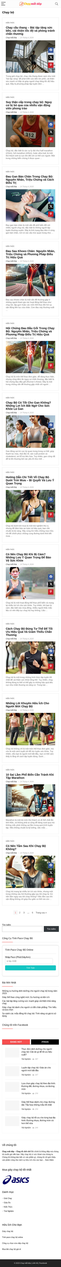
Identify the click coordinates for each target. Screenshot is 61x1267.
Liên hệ (35, 1263)
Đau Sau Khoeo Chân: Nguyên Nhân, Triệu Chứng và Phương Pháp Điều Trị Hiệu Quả (30, 254)
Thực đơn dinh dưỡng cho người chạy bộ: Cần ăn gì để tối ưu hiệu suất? (36, 1052)
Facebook (43, 1263)
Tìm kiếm (6, 925)
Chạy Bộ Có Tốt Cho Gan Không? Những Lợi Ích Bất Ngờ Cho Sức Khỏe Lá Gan (28, 405)
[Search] (56, 4)
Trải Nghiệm (26, 1059)
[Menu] (3, 4)
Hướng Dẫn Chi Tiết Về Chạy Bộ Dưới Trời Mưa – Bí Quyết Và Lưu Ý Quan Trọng (30, 480)
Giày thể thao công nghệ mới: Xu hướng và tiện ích (26, 997)
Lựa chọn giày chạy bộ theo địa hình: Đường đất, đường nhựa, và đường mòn (38, 1086)
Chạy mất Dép (11, 38)
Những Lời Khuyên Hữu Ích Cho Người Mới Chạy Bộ (27, 705)
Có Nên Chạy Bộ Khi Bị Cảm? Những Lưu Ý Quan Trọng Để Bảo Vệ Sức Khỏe (28, 557)
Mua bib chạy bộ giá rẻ (11, 1249)
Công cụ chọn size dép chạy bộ (15, 1243)
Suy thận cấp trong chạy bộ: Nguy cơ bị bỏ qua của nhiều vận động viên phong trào (29, 105)
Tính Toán (30, 968)
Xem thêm (49, 1160)
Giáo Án (7, 1203)
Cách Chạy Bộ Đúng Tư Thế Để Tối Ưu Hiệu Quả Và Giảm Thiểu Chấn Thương (29, 631)
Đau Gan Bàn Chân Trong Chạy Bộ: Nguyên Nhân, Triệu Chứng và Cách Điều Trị (30, 179)
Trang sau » (41, 912)
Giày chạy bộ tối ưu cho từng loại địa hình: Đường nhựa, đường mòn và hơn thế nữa (38, 1120)
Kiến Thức (10, 23)
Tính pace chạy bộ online (12, 1237)
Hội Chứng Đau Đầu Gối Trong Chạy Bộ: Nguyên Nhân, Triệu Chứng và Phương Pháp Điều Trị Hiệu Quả (30, 331)
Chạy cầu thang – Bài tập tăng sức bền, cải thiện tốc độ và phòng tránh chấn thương (30, 30)
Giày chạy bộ (7, 1231)
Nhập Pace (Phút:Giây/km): (18, 957)
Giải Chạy (8, 1198)
